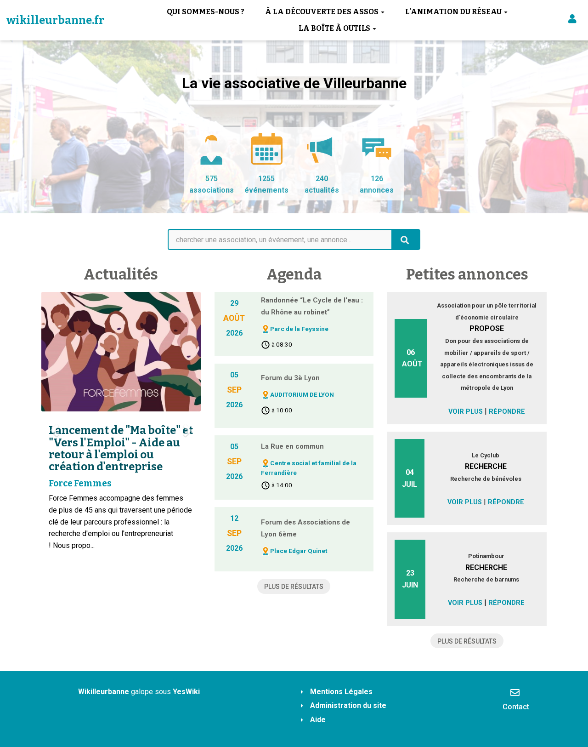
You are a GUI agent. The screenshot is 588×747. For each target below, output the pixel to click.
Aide (318, 719)
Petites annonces (467, 274)
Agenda (294, 274)
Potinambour (486, 556)
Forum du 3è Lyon (290, 378)
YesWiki (186, 691)
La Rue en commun (292, 446)
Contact (516, 706)
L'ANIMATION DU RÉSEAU (453, 11)
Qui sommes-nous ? (205, 11)
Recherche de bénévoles (485, 478)
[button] (572, 20)
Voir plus (465, 412)
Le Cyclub (485, 455)
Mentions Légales (341, 691)
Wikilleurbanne (103, 691)
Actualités (121, 274)
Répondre (507, 412)
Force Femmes (80, 483)
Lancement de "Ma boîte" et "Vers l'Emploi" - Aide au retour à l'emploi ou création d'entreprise (121, 448)
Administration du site (348, 705)
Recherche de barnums (486, 579)
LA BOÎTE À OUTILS (334, 28)
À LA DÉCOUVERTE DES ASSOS (322, 11)
